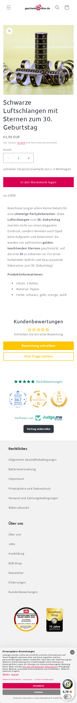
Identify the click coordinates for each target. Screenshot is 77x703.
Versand (21, 142)
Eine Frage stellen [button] (38, 356)
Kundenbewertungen (23, 592)
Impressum (16, 479)
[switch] (67, 697)
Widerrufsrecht (19, 508)
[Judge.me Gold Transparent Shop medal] (38, 399)
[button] (8, 7)
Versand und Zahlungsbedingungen (33, 498)
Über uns (15, 534)
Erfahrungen (17, 582)
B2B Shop (15, 563)
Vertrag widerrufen (38, 429)
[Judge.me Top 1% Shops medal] (59, 399)
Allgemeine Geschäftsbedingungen (33, 460)
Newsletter (16, 573)
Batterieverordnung (22, 469)
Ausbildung (16, 553)
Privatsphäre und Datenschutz (30, 488)
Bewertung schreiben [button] (38, 345)
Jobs (12, 544)
